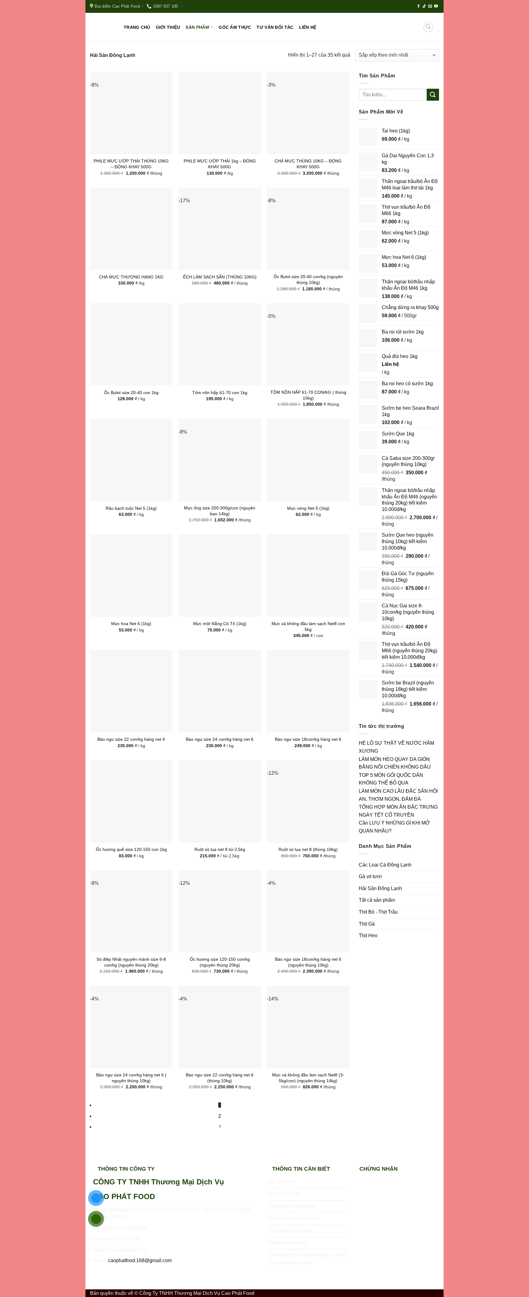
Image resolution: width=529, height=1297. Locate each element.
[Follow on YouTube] (436, 6)
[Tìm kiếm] (428, 27)
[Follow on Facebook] (418, 6)
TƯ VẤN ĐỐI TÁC (275, 27)
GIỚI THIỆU (168, 27)
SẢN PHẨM (197, 27)
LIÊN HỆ (308, 27)
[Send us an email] (430, 6)
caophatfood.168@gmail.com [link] (140, 1260)
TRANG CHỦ (137, 27)
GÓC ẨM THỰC (235, 27)
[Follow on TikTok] (424, 6)
